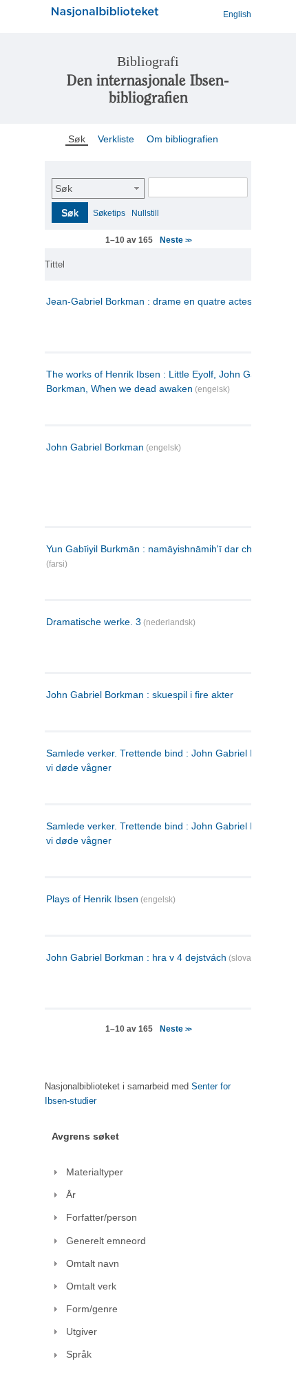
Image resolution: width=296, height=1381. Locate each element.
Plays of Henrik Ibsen (92, 898)
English (237, 14)
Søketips (109, 213)
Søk (63, 188)
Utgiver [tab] (81, 1331)
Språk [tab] (79, 1354)
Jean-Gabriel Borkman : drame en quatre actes (149, 301)
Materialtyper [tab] (94, 1171)
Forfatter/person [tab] (101, 1217)
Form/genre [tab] (92, 1308)
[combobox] (98, 188)
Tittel (55, 264)
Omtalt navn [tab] (92, 1263)
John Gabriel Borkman (95, 447)
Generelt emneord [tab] (106, 1240)
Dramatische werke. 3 (93, 621)
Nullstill (145, 213)
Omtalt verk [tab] (91, 1286)
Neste (175, 240)
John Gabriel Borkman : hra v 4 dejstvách (136, 957)
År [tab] (71, 1194)
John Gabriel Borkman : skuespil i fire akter (139, 694)
